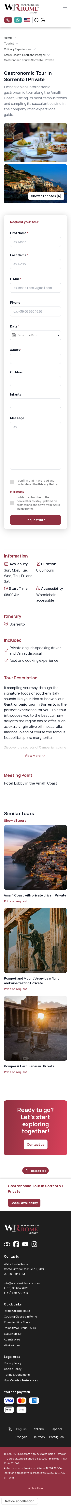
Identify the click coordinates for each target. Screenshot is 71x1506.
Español (56, 1429)
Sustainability (12, 1334)
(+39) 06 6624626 (16, 1288)
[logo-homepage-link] (21, 9)
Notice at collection (20, 1501)
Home (8, 38)
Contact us (35, 1144)
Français (21, 1437)
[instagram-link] (34, 1244)
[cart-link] (43, 20)
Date (14, 326)
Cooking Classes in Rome (20, 1316)
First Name (18, 233)
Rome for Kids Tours (17, 1322)
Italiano (39, 1429)
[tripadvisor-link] (7, 1244)
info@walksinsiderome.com (22, 1283)
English (21, 1429)
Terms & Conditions (17, 1374)
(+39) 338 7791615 (16, 1293)
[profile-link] (36, 20)
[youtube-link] (25, 1244)
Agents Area (12, 1339)
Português (56, 1437)
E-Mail (15, 279)
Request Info (35, 520)
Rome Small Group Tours (20, 1328)
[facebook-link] (16, 1244)
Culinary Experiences (17, 49)
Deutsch (39, 1437)
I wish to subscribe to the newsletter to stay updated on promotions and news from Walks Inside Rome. (38, 502)
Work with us (12, 1345)
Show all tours (15, 820)
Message (17, 418)
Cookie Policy (12, 1369)
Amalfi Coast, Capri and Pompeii (25, 55)
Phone (15, 302)
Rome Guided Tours (17, 1311)
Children (16, 372)
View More (33, 755)
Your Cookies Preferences (21, 1380)
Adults (15, 350)
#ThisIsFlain (35, 1488)
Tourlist (9, 43)
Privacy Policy (48, 484)
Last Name (18, 255)
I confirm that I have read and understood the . (37, 482)
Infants (15, 394)
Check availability (24, 1203)
